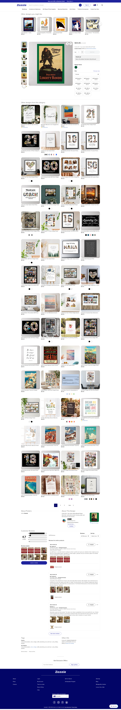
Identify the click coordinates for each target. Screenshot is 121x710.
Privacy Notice (74, 707)
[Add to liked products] (70, 43)
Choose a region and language (59, 693)
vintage (34, 647)
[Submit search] (80, 5)
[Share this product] (67, 43)
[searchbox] (55, 5)
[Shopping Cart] (102, 5)
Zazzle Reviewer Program (55, 550)
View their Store (70, 524)
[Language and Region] (95, 5)
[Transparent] (79, 67)
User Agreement (68, 707)
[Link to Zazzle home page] (22, 5)
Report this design (94, 523)
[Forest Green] (76, 67)
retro (32, 647)
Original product (58, 567)
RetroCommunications (91, 48)
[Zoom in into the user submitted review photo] (24, 550)
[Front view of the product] (51, 64)
